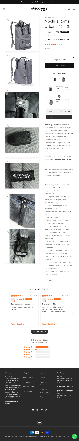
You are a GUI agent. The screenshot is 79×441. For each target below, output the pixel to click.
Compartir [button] (50, 280)
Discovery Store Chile (15, 436)
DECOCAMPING (27, 391)
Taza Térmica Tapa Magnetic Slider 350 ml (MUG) (60, 87)
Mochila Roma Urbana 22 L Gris (59, 100)
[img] (16, 296)
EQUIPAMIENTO (28, 377)
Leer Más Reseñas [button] (39, 332)
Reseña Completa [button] (17, 324)
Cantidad (47, 48)
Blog (41, 397)
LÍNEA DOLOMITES (28, 387)
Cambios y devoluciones (44, 391)
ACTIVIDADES (27, 382)
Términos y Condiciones (44, 383)
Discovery (43, 377)
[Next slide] (72, 313)
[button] (4, 8)
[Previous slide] (6, 313)
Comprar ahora (59, 66)
